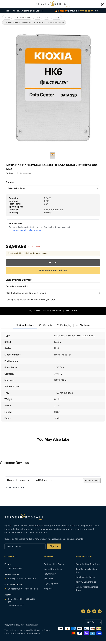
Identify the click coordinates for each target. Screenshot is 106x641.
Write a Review (92, 480)
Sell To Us (48, 578)
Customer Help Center (54, 564)
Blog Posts (48, 588)
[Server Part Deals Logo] (53, 4)
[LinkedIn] (89, 611)
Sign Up (54, 546)
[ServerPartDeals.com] (23, 517)
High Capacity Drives (85, 577)
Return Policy (50, 574)
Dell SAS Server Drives (85, 582)
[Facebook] (83, 611)
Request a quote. (40, 253)
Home (7, 17)
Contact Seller (25, 173)
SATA (37, 17)
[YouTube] (100, 611)
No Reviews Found (15, 487)
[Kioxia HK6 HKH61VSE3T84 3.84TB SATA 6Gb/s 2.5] (52, 155)
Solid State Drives (22, 17)
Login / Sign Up (51, 583)
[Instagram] (94, 611)
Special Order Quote (53, 569)
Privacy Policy (10, 633)
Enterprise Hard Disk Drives (87, 564)
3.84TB (56, 17)
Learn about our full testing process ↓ (25, 230)
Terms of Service (27, 633)
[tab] (25, 325)
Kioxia (11, 173)
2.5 (46, 17)
